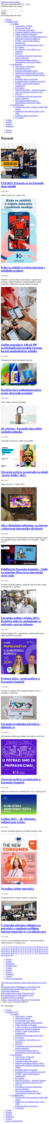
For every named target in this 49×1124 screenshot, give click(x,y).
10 (16, 947)
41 (42, 949)
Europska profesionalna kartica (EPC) (29, 45)
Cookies (9, 976)
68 (11, 953)
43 (47, 949)
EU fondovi (19, 47)
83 (47, 953)
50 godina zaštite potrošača (17, 888)
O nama (9, 120)
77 (33, 953)
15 (28, 947)
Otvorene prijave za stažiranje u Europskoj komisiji (21, 781)
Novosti (9, 124)
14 (26, 947)
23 (47, 947)
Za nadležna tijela (17, 105)
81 (42, 953)
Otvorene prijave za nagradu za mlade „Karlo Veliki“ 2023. (24, 473)
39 (38, 949)
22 (45, 947)
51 (19, 951)
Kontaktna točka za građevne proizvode (30, 81)
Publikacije (10, 126)
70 (16, 953)
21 (42, 947)
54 (26, 951)
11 (19, 947)
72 (21, 953)
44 (2, 951)
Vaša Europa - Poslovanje (24, 66)
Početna (9, 20)
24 (2, 949)
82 (45, 953)
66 (7, 953)
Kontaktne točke (12, 22)
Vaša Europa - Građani (23, 26)
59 (38, 951)
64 (2, 953)
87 (9, 955)
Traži (3, 13)
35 (28, 949)
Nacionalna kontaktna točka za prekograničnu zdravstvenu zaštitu (28, 61)
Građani (9, 962)
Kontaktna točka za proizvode (26, 79)
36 (30, 949)
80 (40, 953)
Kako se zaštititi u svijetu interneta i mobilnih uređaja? (23, 269)
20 (40, 947)
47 (9, 951)
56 (30, 951)
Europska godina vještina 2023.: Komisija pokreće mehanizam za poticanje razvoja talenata (21, 621)
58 (35, 951)
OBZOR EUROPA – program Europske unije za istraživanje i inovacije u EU (30, 91)
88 (11, 955)
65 (4, 953)
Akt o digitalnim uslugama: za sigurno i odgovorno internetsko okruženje (24, 527)
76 (30, 953)
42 (45, 949)
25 (4, 949)
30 (16, 949)
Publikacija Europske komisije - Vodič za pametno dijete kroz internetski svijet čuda (24, 572)
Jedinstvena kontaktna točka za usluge (29, 73)
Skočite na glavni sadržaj (10, 2)
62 (45, 951)
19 (38, 947)
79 (38, 953)
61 (42, 951)
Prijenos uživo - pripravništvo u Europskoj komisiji (20, 680)
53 (23, 951)
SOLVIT (18, 54)
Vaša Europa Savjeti (22, 28)
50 (16, 951)
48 (11, 951)
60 (40, 951)
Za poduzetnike (16, 64)
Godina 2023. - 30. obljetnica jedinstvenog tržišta (18, 820)
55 (28, 951)
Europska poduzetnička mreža (26, 71)
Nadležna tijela (11, 966)
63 (47, 951)
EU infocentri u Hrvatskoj (25, 30)
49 (14, 951)
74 (26, 953)
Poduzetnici (10, 964)
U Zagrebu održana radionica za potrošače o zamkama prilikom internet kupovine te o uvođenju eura (23, 928)
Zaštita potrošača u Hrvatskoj (26, 34)
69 (14, 953)
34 (26, 949)
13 (23, 947)
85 (4, 955)
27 (9, 949)
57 (33, 951)
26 (7, 949)
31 (19, 949)
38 (35, 949)
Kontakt (9, 122)
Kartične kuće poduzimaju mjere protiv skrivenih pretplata (21, 391)
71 (19, 953)
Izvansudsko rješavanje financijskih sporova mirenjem (28, 57)
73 (23, 953)
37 (33, 949)
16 (30, 947)
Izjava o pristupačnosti (14, 979)
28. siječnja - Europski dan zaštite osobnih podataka (21, 430)
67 (9, 953)
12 (21, 947)
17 (33, 947)
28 (11, 949)
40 (40, 949)
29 (14, 949)
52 (21, 951)
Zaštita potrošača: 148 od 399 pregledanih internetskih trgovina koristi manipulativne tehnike (21, 348)
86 (7, 955)
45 (4, 951)
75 (28, 953)
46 (7, 951)
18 (35, 947)
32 (21, 949)
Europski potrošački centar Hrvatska (28, 32)
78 (35, 953)
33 (23, 949)
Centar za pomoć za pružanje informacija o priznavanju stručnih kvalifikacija (31, 38)
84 (2, 955)
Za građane (14, 24)
